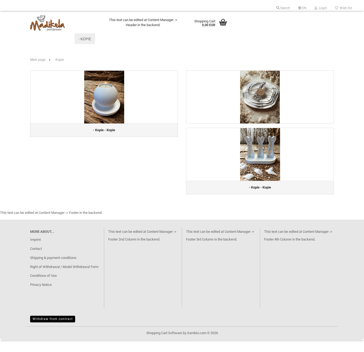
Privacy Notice (41, 285)
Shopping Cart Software (164, 333)
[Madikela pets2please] (65, 22)
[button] (302, 8)
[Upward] (349, 344)
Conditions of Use (43, 276)
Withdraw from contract (53, 319)
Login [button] (322, 8)
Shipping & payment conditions (53, 258)
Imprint (35, 240)
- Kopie (85, 39)
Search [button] (285, 8)
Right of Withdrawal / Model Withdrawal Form (64, 267)
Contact (36, 249)
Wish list (345, 8)
